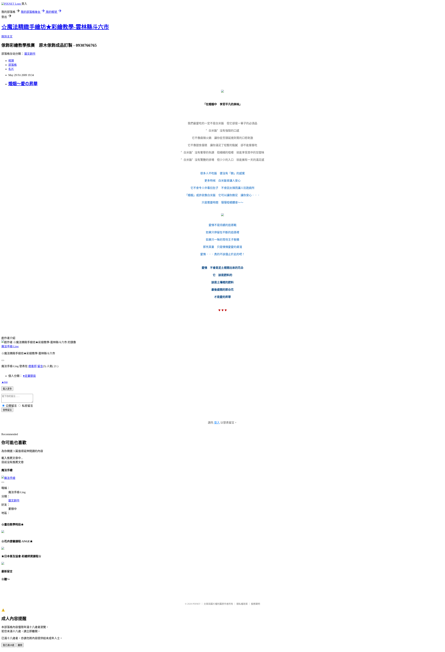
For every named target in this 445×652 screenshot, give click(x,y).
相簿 (11, 60)
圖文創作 (29, 53)
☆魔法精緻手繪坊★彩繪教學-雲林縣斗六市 (55, 27)
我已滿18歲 (8, 645)
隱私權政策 (242, 604)
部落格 (12, 64)
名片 (11, 69)
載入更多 (7, 388)
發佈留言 (7, 410)
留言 (40, 366)
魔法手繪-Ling (10, 346)
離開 (20, 645)
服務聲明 (255, 604)
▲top (4, 382)
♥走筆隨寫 (29, 375)
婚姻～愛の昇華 (23, 83)
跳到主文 (7, 36)
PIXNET (196, 604)
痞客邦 (32, 366)
